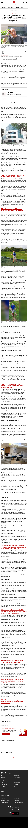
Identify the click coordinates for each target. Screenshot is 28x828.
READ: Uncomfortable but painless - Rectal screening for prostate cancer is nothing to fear (13, 701)
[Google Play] (9, 813)
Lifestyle (3, 780)
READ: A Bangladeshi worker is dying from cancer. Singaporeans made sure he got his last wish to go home (14, 611)
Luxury (15, 780)
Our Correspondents (18, 802)
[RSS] (18, 810)
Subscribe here (6, 733)
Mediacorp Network (18, 798)
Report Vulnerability (9, 823)
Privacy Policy (21, 821)
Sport (15, 786)
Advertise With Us (5, 800)
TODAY (3, 782)
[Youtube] (12, 810)
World (15, 789)
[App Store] (10, 813)
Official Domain (6, 821)
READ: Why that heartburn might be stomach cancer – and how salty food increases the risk (12, 385)
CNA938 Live (17, 782)
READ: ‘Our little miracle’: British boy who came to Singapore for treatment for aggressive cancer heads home (13, 547)
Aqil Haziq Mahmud (5, 55)
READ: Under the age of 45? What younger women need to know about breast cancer (12, 210)
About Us (3, 798)
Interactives (16, 784)
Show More (14, 102)
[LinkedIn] (15, 810)
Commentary (4, 784)
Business (3, 777)
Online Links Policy (18, 823)
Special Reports (4, 789)
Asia (22, 7)
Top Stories (3, 7)
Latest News (10, 7)
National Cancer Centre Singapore (8, 740)
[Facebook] (9, 810)
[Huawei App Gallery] (15, 813)
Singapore (17, 7)
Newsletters (3, 791)
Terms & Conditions (13, 821)
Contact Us (16, 800)
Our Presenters (4, 802)
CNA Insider (17, 777)
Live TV (3, 786)
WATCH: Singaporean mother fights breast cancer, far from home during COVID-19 (12, 681)
